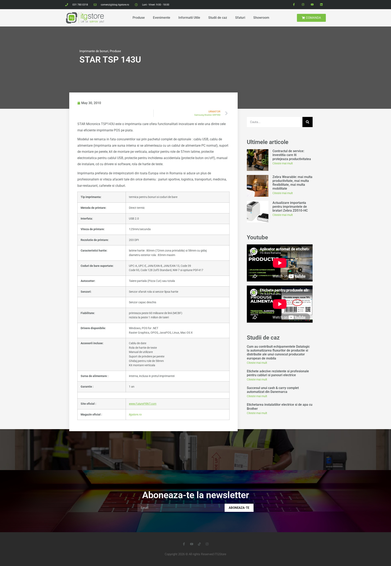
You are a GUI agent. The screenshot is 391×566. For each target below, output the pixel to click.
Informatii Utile (189, 18)
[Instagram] (303, 4)
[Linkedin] (321, 4)
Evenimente (161, 18)
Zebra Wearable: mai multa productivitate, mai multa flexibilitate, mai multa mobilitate (292, 183)
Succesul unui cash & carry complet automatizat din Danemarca (273, 390)
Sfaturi (240, 18)
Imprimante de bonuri (93, 51)
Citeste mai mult (282, 163)
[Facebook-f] (294, 4)
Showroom (261, 18)
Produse (139, 18)
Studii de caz (217, 18)
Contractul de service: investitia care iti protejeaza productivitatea (292, 155)
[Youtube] (312, 4)
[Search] (307, 122)
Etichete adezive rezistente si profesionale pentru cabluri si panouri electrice (278, 373)
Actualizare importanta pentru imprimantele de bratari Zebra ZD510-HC (290, 206)
